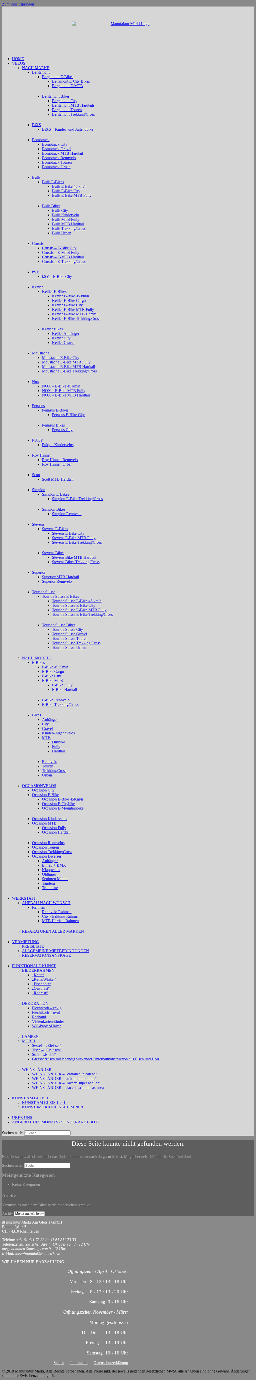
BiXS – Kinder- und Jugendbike (67, 129)
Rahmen (38, 907)
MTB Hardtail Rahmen (60, 921)
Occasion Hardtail (56, 832)
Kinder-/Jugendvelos (58, 733)
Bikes (36, 715)
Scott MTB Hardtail (58, 479)
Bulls (36, 177)
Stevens (38, 524)
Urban (47, 775)
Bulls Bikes (51, 206)
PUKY (37, 440)
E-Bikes (38, 662)
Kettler (37, 287)
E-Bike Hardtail (64, 689)
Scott (36, 475)
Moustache (40, 353)
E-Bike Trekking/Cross (60, 704)
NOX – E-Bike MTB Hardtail (66, 395)
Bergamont (41, 72)
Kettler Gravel (63, 342)
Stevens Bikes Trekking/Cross (76, 562)
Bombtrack (41, 140)
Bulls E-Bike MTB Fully (72, 195)
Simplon (38, 490)
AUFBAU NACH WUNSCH (46, 903)
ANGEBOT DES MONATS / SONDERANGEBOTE (56, 1122)
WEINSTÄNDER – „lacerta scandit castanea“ (69, 1087)
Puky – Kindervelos (58, 445)
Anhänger (50, 719)
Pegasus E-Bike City (68, 415)
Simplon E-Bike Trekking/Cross (77, 499)
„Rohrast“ (40, 993)
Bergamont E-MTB (67, 86)
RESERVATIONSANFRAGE (46, 955)
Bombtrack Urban (56, 167)
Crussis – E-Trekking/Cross (64, 261)
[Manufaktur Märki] (128, 32)
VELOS (18, 63)
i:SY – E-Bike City (57, 276)
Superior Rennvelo (57, 581)
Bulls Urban (61, 233)
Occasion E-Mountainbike (63, 808)
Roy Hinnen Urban (57, 464)
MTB (46, 737)
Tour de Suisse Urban (69, 647)
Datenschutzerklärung (111, 1362)
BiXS (36, 125)
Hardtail (58, 751)
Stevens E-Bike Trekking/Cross (77, 542)
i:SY (35, 272)
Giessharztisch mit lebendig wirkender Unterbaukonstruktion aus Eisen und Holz (96, 1059)
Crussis (38, 243)
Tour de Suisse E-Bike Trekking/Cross (82, 614)
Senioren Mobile (55, 879)
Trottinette (50, 888)
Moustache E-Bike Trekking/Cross (69, 371)
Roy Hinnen (42, 455)
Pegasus (38, 406)
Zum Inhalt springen (18, 4)
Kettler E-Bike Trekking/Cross (76, 318)
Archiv (7, 1213)
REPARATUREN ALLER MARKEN (53, 931)
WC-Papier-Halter (46, 1026)
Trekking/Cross (54, 770)
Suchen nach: (12, 1133)
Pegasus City (62, 430)
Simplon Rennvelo (67, 514)
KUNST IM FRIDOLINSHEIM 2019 (52, 1107)
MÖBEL (29, 1041)
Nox (35, 381)
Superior (39, 572)
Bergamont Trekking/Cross (73, 114)
